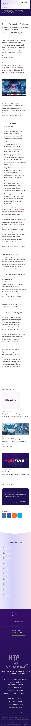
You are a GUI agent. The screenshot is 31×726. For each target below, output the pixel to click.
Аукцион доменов (15, 701)
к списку (23, 501)
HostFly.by (5, 317)
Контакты (11, 698)
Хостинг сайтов (15, 682)
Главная (6, 679)
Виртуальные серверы (15, 687)
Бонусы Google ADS (15, 704)
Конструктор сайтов (10, 693)
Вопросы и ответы (12, 696)
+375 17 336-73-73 (17, 632)
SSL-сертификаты (15, 707)
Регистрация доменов (20, 679)
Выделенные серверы (15, 690)
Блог (23, 696)
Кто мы (20, 698)
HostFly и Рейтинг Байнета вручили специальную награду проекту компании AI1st (15, 474)
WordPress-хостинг (15, 685)
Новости (24, 693)
